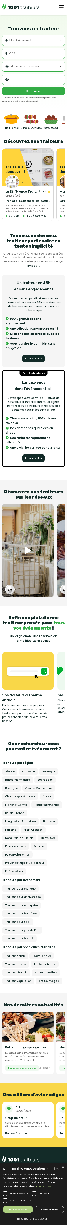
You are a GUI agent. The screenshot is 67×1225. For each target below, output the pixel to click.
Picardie (39, 846)
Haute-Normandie (46, 805)
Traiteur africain (45, 964)
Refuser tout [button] (49, 1209)
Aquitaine (28, 771)
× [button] (62, 1166)
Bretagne (11, 788)
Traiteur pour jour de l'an (22, 930)
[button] (33, 1219)
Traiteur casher (15, 964)
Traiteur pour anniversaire (23, 897)
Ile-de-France (14, 813)
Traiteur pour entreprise (21, 905)
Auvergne (48, 771)
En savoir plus (33, 358)
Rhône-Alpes (14, 871)
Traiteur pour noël (17, 922)
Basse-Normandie (17, 780)
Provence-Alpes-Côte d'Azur (24, 863)
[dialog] (33, 1194)
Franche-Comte (16, 805)
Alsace (10, 771)
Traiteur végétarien (18, 981)
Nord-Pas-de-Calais (19, 838)
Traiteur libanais (16, 972)
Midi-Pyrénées (33, 830)
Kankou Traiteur (16, 1133)
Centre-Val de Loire (38, 788)
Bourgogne (45, 780)
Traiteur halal (41, 956)
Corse (47, 796)
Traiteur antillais (46, 972)
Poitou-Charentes (17, 854)
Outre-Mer (48, 838)
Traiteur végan (49, 981)
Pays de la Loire (15, 846)
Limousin (49, 821)
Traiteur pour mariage (20, 889)
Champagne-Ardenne (20, 796)
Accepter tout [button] (17, 1209)
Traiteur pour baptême (21, 913)
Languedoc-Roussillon (20, 821)
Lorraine (10, 830)
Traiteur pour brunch (19, 938)
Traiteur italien (15, 956)
